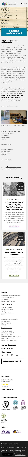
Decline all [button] (20, 454)
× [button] (26, 442)
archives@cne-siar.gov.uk (13, 167)
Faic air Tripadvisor (7, 389)
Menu (22, 4)
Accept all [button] (7, 454)
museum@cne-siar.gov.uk (9, 169)
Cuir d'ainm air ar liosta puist (12, 361)
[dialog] (14, 449)
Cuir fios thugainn (7, 348)
